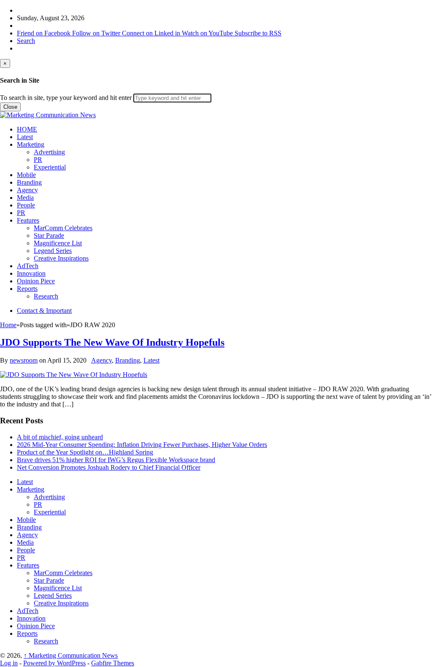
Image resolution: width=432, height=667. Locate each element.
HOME (27, 129)
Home (8, 324)
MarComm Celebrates (63, 227)
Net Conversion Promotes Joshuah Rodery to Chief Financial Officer (108, 467)
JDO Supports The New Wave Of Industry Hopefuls (112, 342)
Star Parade (49, 235)
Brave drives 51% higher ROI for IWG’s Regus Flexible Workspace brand (116, 459)
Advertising (49, 152)
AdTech (27, 265)
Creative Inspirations (61, 258)
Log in (9, 663)
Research (46, 296)
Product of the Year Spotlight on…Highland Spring (85, 452)
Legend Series (53, 250)
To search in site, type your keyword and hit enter (66, 97)
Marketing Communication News (71, 655)
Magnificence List (58, 243)
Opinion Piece (36, 281)
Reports (27, 288)
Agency (27, 190)
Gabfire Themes (112, 663)
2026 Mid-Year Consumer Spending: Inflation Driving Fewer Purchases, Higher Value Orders (142, 444)
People (26, 205)
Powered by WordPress (54, 663)
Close (10, 107)
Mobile (26, 174)
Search (26, 40)
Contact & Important (44, 310)
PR (38, 159)
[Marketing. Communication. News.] (48, 114)
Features (28, 220)
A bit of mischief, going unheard (60, 437)
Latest (25, 136)
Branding (29, 182)
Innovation (31, 273)
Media (25, 197)
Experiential (50, 167)
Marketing (30, 144)
